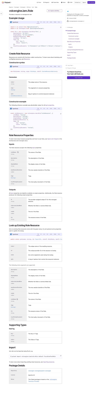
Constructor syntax (73, 36)
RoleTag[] (13, 177)
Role (36, 7)
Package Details (71, 58)
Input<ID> (38, 239)
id (11, 199)
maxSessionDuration (16, 170)
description (14, 158)
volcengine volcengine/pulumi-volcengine (39, 371)
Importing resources (48, 362)
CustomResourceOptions (49, 71)
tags (12, 176)
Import (68, 55)
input (33, 147)
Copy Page (69, 65)
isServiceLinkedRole (16, 205)
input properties (49, 105)
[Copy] (60, 27)
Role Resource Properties (73, 41)
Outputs (70, 47)
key (12, 333)
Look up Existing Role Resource (75, 49)
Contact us (77, 2)
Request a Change (71, 68)
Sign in (84, 2)
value (12, 339)
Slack (64, 2)
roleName (13, 152)
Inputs (70, 44)
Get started (91, 2)
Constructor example (73, 38)
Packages (16, 7)
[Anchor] (34, 10)
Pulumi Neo (56, 2)
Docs (39, 2)
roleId (12, 211)
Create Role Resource (73, 33)
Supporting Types (71, 52)
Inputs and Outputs (52, 139)
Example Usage (71, 30)
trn (12, 217)
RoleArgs (33, 71)
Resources (27, 59)
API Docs (29, 7)
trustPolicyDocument (16, 181)
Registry (47, 2)
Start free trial (78, 77)
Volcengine (22, 7)
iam (33, 7)
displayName (14, 164)
